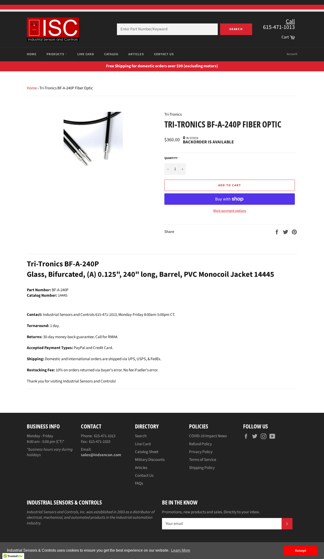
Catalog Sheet (146, 452)
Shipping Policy (202, 468)
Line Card (85, 54)
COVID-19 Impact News (208, 436)
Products (55, 54)
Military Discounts (150, 460)
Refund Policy (200, 444)
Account (292, 54)
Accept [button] (300, 550)
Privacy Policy (201, 452)
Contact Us (164, 54)
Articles (136, 54)
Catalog (111, 54)
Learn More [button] (180, 550)
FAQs (139, 483)
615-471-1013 (104, 436)
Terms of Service (202, 460)
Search (236, 29)
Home (31, 54)
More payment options (229, 211)
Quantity (170, 158)
